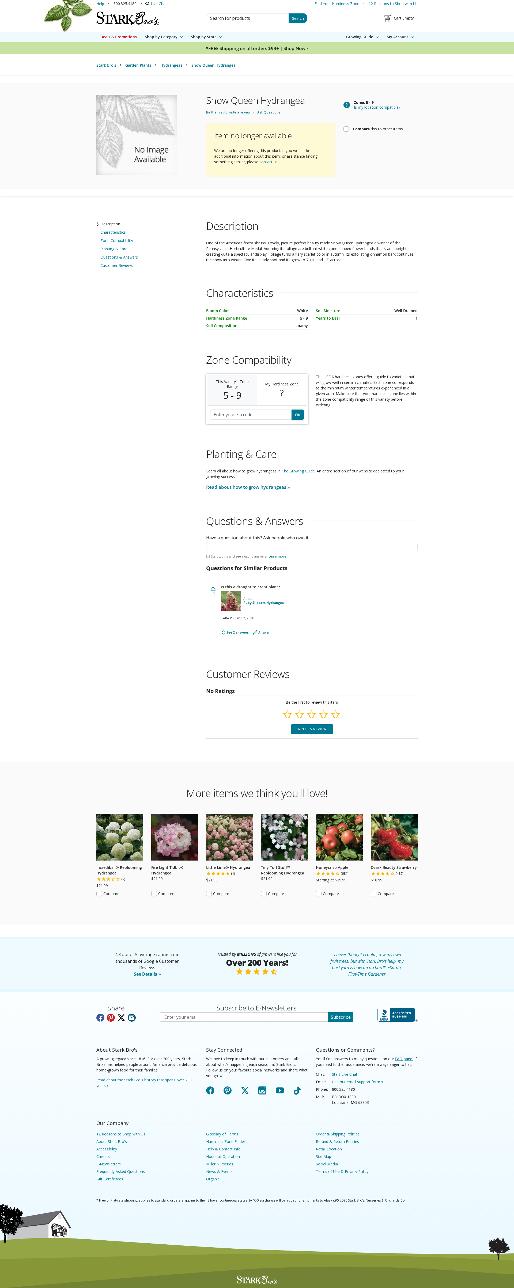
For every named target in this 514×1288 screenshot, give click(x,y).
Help (100, 3)
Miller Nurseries (219, 1163)
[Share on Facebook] (100, 1018)
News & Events (219, 1171)
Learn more (277, 556)
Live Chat (159, 3)
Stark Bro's (106, 65)
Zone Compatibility (116, 240)
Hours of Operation (223, 1156)
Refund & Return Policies (337, 1141)
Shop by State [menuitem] (204, 36)
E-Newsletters (108, 1163)
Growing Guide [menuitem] (359, 36)
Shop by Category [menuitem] (161, 36)
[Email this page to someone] (132, 1018)
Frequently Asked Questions (120, 1171)
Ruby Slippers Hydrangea (263, 603)
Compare (111, 893)
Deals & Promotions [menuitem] (118, 36)
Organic (213, 1178)
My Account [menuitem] (397, 36)
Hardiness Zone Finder (225, 1141)
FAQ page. (404, 1058)
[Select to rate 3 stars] (311, 714)
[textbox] (312, 547)
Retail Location (329, 1148)
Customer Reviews (116, 265)
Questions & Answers (119, 257)
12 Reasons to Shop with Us (393, 3)
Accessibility (106, 1148)
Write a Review (312, 729)
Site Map (323, 1156)
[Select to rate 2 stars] (299, 714)
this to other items (378, 128)
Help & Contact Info (223, 1148)
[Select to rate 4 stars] (323, 714)
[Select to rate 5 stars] (335, 714)
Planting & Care (113, 248)
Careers (103, 1156)
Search (298, 18)
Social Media (327, 1163)
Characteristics (113, 232)
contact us (268, 161)
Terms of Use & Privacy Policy (342, 1171)
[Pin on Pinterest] (111, 1018)
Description (110, 223)
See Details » (147, 974)
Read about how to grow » (248, 487)
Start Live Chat (344, 1074)
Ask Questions (269, 112)
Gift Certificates (109, 1178)
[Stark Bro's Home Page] (127, 18)
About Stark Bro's (111, 1141)
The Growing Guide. (299, 470)
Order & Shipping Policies (338, 1134)
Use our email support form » (357, 1081)
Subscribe (341, 1017)
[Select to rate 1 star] (287, 714)
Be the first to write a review (228, 112)
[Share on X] (121, 1018)
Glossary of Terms (222, 1134)
